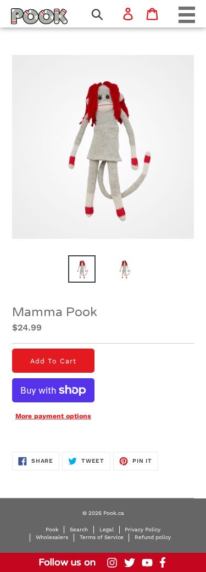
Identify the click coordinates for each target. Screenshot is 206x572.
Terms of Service (102, 537)
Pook (52, 529)
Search (79, 529)
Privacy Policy (142, 529)
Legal (106, 529)
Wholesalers (52, 537)
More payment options (53, 416)
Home (25, 15)
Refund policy (153, 537)
